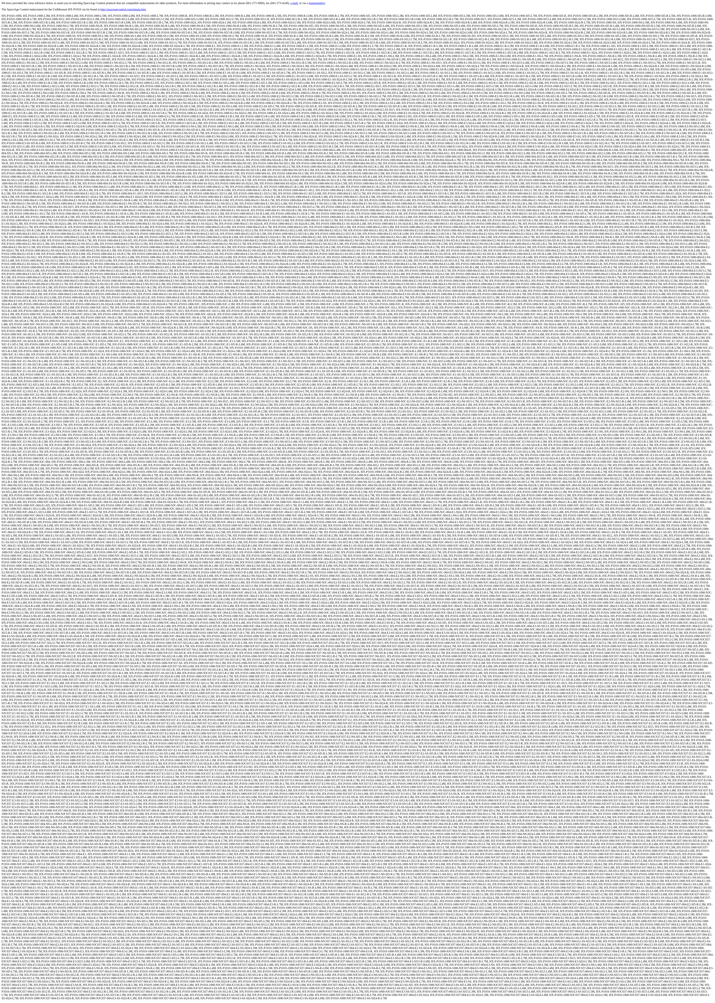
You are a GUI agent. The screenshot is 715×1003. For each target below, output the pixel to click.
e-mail (294, 3)
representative (317, 3)
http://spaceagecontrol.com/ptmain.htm (123, 9)
